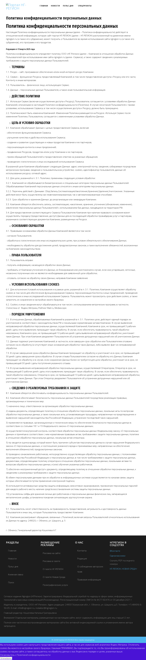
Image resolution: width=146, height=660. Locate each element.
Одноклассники (117, 555)
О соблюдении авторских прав (90, 569)
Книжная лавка (15, 574)
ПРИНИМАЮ (6, 658)
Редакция (82, 558)
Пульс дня (68, 6)
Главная (44, 6)
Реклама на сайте (51, 553)
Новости (55, 6)
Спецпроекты (85, 6)
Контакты (82, 550)
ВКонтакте (115, 550)
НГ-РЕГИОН (115, 568)
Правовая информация (89, 579)
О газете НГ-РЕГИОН (53, 569)
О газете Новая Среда (54, 577)
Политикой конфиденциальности (33, 654)
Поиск (11, 582)
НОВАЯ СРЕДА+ (129, 568)
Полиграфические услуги (55, 585)
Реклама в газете (51, 561)
